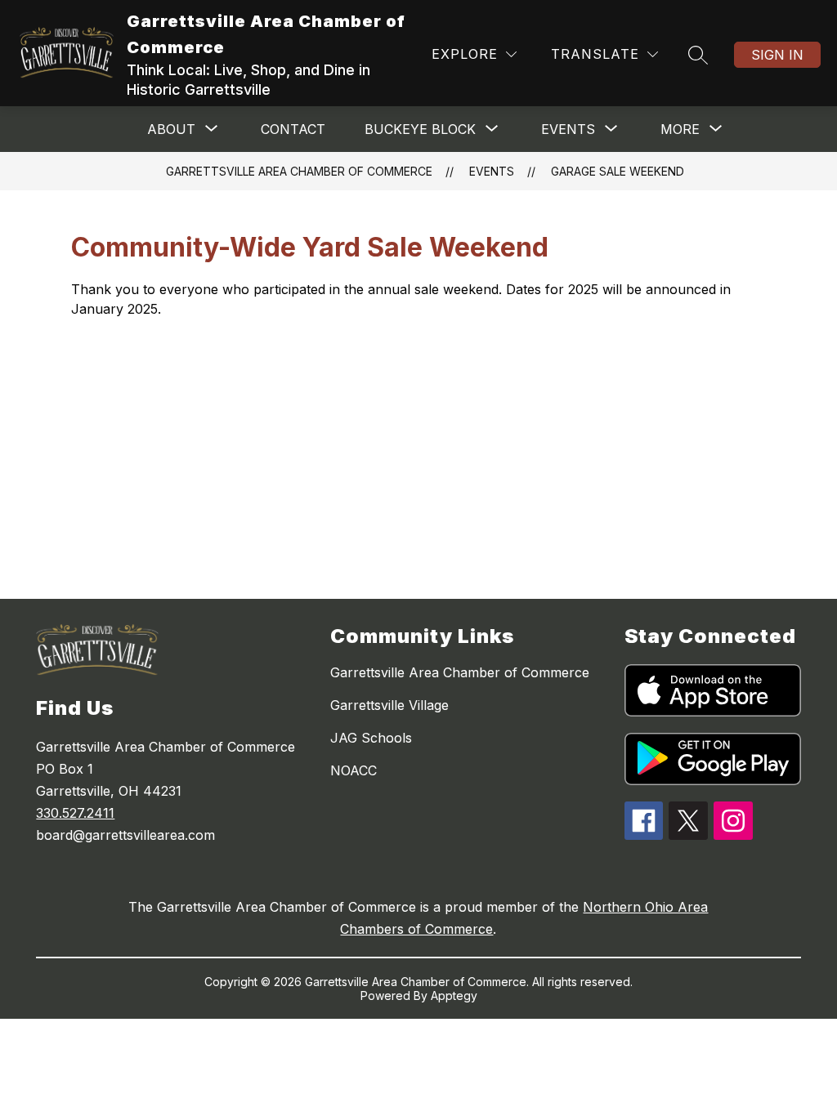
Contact (293, 129)
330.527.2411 (75, 813)
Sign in (777, 55)
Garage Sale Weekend (617, 171)
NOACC (353, 770)
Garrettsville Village (389, 705)
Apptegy (454, 995)
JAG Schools (371, 738)
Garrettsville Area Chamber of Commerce (299, 171)
